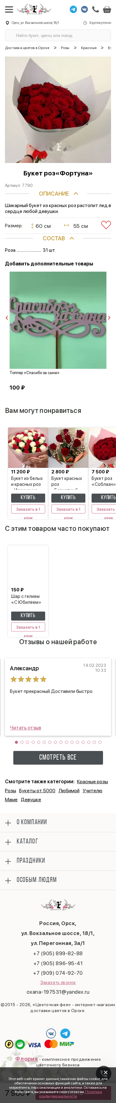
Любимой (68, 790)
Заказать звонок (58, 982)
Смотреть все (58, 758)
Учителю (92, 790)
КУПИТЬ (28, 498)
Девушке (31, 799)
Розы (10, 790)
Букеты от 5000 (37, 790)
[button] (16, 742)
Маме (11, 799)
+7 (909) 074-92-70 (58, 973)
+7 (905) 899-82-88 (58, 953)
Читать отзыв (25, 728)
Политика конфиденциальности (70, 1094)
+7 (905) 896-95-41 (58, 963)
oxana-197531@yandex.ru (58, 992)
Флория (26, 1059)
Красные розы (92, 781)
